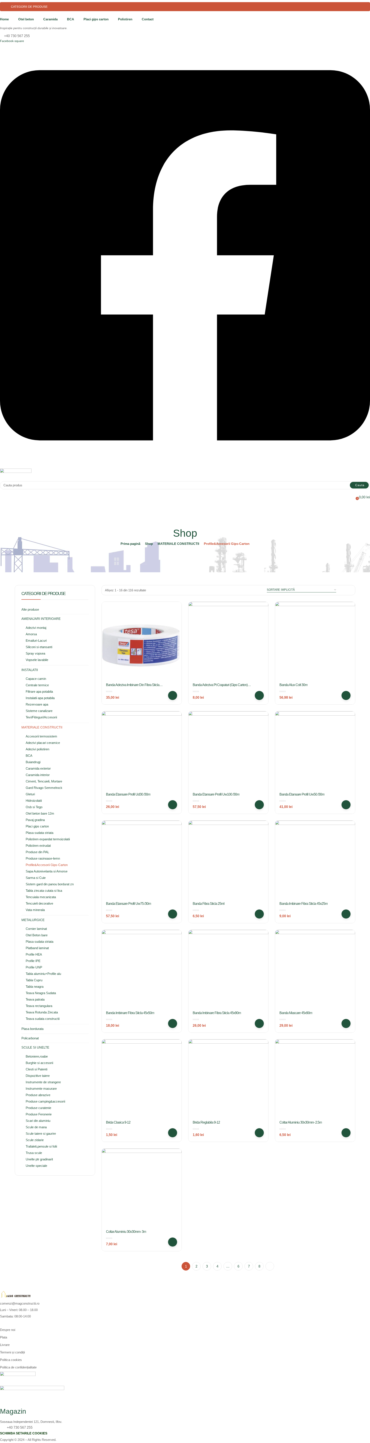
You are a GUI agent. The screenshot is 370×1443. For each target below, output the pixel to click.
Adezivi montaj (36, 627)
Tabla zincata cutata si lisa (44, 890)
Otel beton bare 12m (40, 813)
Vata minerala (35, 910)
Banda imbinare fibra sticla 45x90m (217, 1013)
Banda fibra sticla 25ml (208, 903)
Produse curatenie (38, 1108)
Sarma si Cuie (36, 878)
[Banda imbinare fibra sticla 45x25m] (315, 861)
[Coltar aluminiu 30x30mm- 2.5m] (315, 1079)
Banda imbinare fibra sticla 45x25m (303, 903)
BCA (70, 19)
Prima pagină (130, 543)
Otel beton (26, 19)
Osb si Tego (34, 807)
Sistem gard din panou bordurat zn (50, 884)
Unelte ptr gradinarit (39, 1159)
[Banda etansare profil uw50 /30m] (315, 751)
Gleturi (30, 794)
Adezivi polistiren (37, 749)
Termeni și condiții (12, 1352)
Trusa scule (34, 1153)
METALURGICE (33, 920)
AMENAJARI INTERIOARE (41, 618)
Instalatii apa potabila (40, 698)
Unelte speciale (36, 1165)
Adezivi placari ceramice (43, 743)
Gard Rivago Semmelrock (44, 788)
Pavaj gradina (35, 820)
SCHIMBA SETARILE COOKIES (23, 1433)
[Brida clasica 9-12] (142, 1079)
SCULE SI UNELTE (35, 1047)
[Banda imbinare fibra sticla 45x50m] (142, 970)
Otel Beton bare (37, 935)
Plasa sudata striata (39, 833)
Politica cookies (11, 1360)
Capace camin (36, 678)
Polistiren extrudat (38, 845)
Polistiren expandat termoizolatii (48, 839)
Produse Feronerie (39, 1114)
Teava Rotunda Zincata (42, 1012)
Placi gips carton (96, 19)
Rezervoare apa (37, 704)
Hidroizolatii (34, 800)
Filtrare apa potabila (39, 691)
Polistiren (125, 19)
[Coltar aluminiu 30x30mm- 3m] (142, 1189)
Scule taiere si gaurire (41, 1133)
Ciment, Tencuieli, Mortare (44, 781)
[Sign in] (1, 492)
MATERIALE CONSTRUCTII (178, 543)
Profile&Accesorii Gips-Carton (47, 865)
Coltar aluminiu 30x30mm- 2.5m (300, 1122)
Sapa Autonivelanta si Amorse (46, 871)
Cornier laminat (36, 929)
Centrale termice (37, 685)
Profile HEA (34, 954)
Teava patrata (35, 999)
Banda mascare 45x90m (295, 1013)
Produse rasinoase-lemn (43, 858)
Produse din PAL (37, 852)
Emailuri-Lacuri (36, 640)
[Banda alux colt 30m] (315, 642)
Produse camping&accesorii (45, 1101)
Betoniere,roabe (37, 1056)
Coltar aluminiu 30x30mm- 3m (126, 1231)
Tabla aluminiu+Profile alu (43, 973)
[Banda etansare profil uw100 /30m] (228, 751)
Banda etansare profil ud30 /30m (128, 794)
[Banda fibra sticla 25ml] (228, 861)
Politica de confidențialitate (18, 1367)
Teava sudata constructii (43, 1018)
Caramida (50, 19)
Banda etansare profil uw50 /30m (301, 794)
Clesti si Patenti (36, 1069)
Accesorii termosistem (41, 736)
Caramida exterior (38, 768)
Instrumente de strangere (43, 1082)
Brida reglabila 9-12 (206, 1122)
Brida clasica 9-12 (118, 1122)
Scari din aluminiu (38, 1120)
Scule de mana (36, 1127)
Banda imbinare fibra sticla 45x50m (130, 1013)
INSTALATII (29, 670)
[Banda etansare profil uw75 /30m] (142, 861)
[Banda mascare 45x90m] (315, 970)
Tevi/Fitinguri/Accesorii (41, 717)
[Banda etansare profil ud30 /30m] (142, 751)
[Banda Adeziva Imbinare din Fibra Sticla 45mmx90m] (142, 642)
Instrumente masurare (41, 1088)
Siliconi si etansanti (39, 647)
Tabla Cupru (34, 980)
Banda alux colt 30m (293, 685)
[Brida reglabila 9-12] (228, 1079)
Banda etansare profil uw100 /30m (216, 794)
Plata (3, 1337)
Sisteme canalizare (39, 711)
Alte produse (30, 609)
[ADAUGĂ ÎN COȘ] (172, 695)
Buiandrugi (33, 762)
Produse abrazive (38, 1095)
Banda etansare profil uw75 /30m (128, 903)
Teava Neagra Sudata (41, 993)
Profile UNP (34, 967)
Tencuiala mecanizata (41, 897)
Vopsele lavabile (37, 660)
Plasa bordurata (32, 1029)
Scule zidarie (35, 1140)
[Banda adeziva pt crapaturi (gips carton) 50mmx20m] (228, 642)
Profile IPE (33, 961)
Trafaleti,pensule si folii (41, 1146)
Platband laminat (37, 948)
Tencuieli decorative (39, 903)
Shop (149, 543)
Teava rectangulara (39, 1006)
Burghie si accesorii (39, 1063)
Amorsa (31, 634)
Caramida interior (38, 775)
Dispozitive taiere (38, 1075)
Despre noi (7, 1330)
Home (4, 19)
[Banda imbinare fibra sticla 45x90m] (228, 970)
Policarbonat (30, 1038)
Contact (148, 19)
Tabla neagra (34, 986)
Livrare (5, 1345)
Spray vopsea (35, 653)
